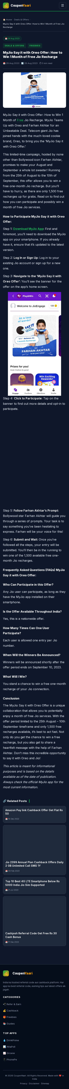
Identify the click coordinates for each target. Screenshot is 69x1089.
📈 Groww (9, 1053)
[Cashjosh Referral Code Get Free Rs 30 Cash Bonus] (34, 912)
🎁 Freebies (10, 1016)
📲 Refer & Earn (12, 1004)
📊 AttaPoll (9, 1046)
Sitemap (45, 1083)
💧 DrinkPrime (11, 1040)
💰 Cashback (10, 1010)
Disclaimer (34, 1083)
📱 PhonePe (10, 1059)
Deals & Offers (21, 19)
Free (20, 120)
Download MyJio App (28, 229)
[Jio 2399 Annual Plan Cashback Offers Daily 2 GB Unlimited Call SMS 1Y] (34, 841)
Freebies (34, 45)
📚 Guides (9, 1023)
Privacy (23, 1083)
